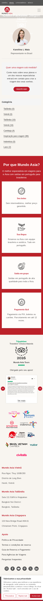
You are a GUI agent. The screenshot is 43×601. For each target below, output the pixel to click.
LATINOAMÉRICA (21, 2)
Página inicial (5, 15)
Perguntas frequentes (12, 559)
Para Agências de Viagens (14, 555)
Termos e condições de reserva (16, 545)
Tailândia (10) (10, 120)
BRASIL (11, 2)
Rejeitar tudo (23, 596)
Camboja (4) (9, 131)
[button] (3, 389)
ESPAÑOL (5, 2)
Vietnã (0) (8, 114)
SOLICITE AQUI (21, 89)
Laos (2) (7, 147)
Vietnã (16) (8, 125)
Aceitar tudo (36, 596)
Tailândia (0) (9, 109)
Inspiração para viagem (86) (16, 136)
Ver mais (21, 401)
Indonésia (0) (9, 141)
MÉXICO (30, 2)
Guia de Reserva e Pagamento (16, 550)
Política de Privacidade (12, 540)
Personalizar (9, 596)
